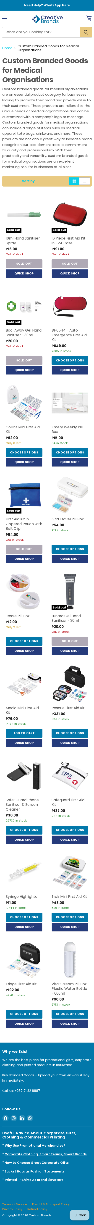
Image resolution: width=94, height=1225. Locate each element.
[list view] (84, 181)
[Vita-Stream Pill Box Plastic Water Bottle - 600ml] (70, 960)
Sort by (28, 181)
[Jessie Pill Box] (24, 592)
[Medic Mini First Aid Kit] (24, 684)
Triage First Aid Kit (21, 984)
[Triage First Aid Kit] (24, 960)
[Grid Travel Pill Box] (70, 495)
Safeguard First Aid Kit (68, 802)
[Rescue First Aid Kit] (70, 684)
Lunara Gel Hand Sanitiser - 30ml (66, 618)
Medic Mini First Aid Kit (22, 710)
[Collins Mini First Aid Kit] (24, 403)
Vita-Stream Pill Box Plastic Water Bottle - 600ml (69, 988)
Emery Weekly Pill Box (67, 429)
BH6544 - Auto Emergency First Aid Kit (69, 335)
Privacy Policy (12, 1209)
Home (7, 48)
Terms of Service (14, 1204)
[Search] (86, 32)
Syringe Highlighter (22, 896)
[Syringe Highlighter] (24, 872)
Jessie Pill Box (18, 616)
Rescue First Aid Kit (68, 708)
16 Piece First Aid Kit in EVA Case (69, 241)
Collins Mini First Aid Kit (23, 429)
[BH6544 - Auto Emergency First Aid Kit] (70, 306)
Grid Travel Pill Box (68, 519)
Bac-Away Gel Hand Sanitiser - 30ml (24, 333)
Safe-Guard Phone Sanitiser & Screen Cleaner (22, 804)
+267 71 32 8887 (27, 1090)
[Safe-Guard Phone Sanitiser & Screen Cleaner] (24, 776)
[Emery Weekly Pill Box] (70, 403)
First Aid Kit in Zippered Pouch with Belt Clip (24, 523)
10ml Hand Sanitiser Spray (23, 241)
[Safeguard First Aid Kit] (70, 776)
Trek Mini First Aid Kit (69, 896)
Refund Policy (37, 1209)
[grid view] (74, 181)
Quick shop (24, 273)
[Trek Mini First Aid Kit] (70, 872)
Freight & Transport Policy (51, 1204)
